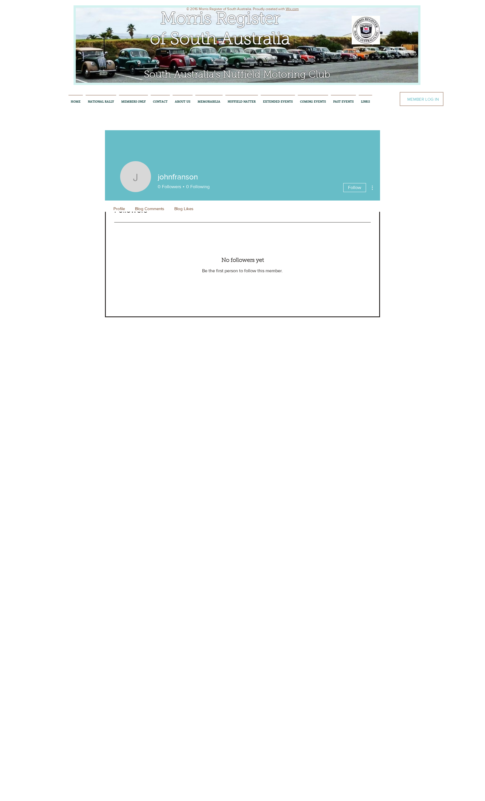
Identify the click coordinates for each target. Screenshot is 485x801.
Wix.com (292, 9)
